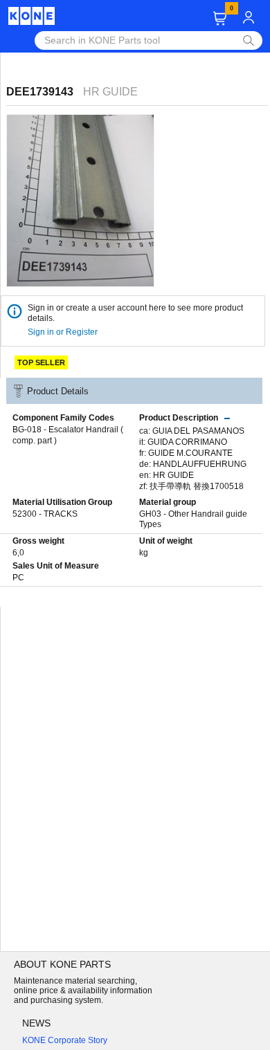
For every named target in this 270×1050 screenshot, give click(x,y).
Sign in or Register (64, 332)
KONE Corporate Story (64, 1040)
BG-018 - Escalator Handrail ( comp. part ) (67, 435)
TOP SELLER (41, 362)
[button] (219, 18)
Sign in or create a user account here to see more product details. (135, 313)
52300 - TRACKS (45, 514)
